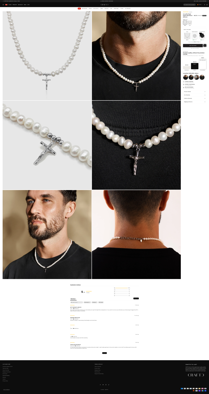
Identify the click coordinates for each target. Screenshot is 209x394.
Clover (121, 8)
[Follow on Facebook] (100, 384)
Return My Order (6, 370)
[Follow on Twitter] (103, 384)
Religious (106, 8)
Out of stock (192, 45)
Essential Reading (6, 375)
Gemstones (116, 8)
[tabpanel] (104, 328)
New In (90, 8)
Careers (4, 379)
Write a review (136, 298)
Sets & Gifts (96, 8)
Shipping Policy (97, 370)
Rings (25, 4)
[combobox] (190, 5)
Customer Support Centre (8, 366)
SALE (6, 4)
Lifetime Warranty (188, 98)
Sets (28, 4)
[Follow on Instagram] (105, 384)
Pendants (15, 4)
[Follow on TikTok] (108, 384)
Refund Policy (97, 371)
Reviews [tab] (73, 299)
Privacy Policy (5, 380)
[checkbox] (101, 302)
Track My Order (5, 368)
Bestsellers (84, 8)
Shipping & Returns (188, 101)
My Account (5, 373)
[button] (122, 288)
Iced (111, 8)
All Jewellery (128, 8)
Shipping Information (7, 371)
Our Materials (187, 95)
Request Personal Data (99, 373)
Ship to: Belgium (6, 389)
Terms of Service (98, 366)
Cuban (101, 8)
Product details (187, 91)
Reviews (4, 377)
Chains (9, 4)
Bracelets (20, 4)
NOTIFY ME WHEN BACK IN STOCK (204, 45)
